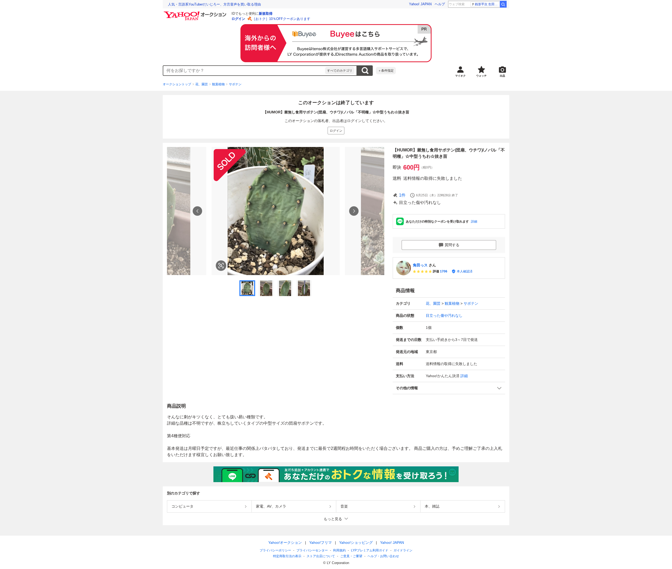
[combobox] (244, 70)
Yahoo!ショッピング (356, 542)
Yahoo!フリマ (320, 542)
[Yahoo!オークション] (196, 12)
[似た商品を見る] (221, 265)
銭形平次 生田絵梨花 (487, 4)
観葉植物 (218, 84)
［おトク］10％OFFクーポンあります (281, 19)
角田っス (420, 265)
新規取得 (265, 13)
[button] (449, 388)
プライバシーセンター (312, 550)
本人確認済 (464, 271)
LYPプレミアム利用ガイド (369, 550)
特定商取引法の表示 (287, 556)
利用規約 (339, 550)
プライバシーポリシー (275, 550)
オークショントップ (177, 84)
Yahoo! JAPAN (420, 4)
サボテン (235, 84)
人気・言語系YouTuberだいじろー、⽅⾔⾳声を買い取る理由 (214, 4)
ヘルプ (440, 4)
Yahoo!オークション (285, 542)
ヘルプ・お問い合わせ (383, 556)
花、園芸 (201, 84)
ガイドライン (402, 550)
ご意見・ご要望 (351, 556)
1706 (443, 271)
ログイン (238, 19)
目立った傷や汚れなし (444, 315)
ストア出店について (321, 556)
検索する (365, 70)
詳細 (474, 221)
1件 (402, 195)
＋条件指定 (386, 70)
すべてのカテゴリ (339, 70)
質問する (452, 245)
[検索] (503, 4)
